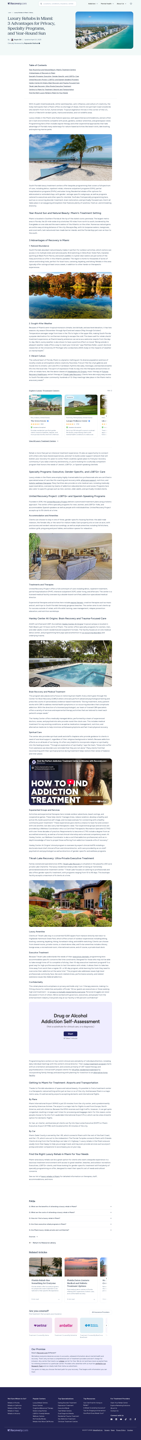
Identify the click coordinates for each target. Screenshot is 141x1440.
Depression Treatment (65, 1405)
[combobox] (57, 3)
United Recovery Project (57, 502)
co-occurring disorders (91, 633)
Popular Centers (39, 1399)
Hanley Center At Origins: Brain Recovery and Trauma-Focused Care (54, 83)
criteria (61, 1361)
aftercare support (88, 480)
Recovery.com (42, 1353)
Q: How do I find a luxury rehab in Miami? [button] (44, 1218)
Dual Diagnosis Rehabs (66, 1413)
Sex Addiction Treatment (66, 1419)
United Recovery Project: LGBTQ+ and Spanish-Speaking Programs (54, 80)
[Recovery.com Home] (17, 4)
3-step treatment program (95, 1064)
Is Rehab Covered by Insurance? (94, 1408)
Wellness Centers (38, 1416)
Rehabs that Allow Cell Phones (43, 1421)
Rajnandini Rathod (31, 43)
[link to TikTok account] (126, 1419)
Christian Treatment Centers (68, 1421)
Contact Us (115, 1411)
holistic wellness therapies (40, 483)
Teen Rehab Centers (65, 1411)
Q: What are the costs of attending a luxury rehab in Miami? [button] (52, 1212)
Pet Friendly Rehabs (39, 1419)
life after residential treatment (85, 1070)
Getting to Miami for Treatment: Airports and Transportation (51, 90)
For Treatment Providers (120, 1399)
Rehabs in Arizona (14, 1413)
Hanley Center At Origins (72, 624)
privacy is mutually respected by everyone (67, 992)
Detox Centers (38, 1405)
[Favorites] (131, 4)
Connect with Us (117, 1415)
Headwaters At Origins (77, 371)
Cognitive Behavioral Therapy (43, 1408)
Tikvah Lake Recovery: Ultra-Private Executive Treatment (50, 86)
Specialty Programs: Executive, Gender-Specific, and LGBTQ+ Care (54, 76)
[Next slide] (106, 416)
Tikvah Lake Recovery (72, 374)
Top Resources (89, 1399)
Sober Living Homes (40, 1411)
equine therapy (76, 602)
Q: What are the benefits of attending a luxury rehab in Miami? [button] (53, 1206)
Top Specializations (65, 1399)
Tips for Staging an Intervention (94, 1411)
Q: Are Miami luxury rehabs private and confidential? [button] (49, 1230)
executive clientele (81, 957)
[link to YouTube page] (121, 1419)
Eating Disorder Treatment (67, 1403)
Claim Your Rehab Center (119, 1403)
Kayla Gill (17, 40)
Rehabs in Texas (13, 1411)
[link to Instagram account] (130, 1419)
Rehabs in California (14, 1405)
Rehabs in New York (14, 1408)
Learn (9, 12)
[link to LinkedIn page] (116, 1419)
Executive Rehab (63, 1408)
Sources (32, 1237)
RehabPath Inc (98, 1430)
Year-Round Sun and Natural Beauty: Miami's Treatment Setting (52, 70)
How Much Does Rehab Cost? (93, 1413)
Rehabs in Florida (14, 1403)
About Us (114, 1408)
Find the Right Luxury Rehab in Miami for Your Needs (48, 93)
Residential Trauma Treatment (68, 1416)
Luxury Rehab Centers (40, 1403)
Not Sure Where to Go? (17, 1399)
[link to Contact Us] (111, 1419)
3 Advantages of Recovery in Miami (42, 73)
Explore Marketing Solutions (120, 1405)
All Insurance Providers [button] (100, 1312)
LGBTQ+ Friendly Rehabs (41, 1413)
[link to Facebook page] (135, 1419)
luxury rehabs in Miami (50, 1176)
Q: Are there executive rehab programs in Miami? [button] (47, 1224)
